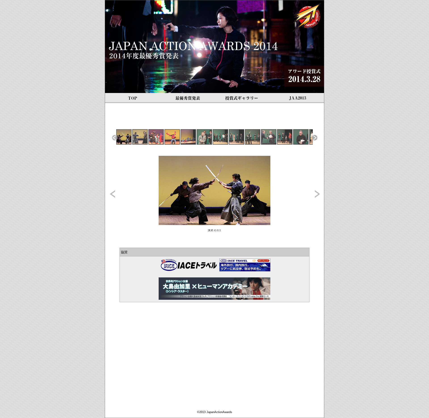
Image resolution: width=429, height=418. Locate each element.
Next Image (317, 193)
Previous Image (112, 193)
